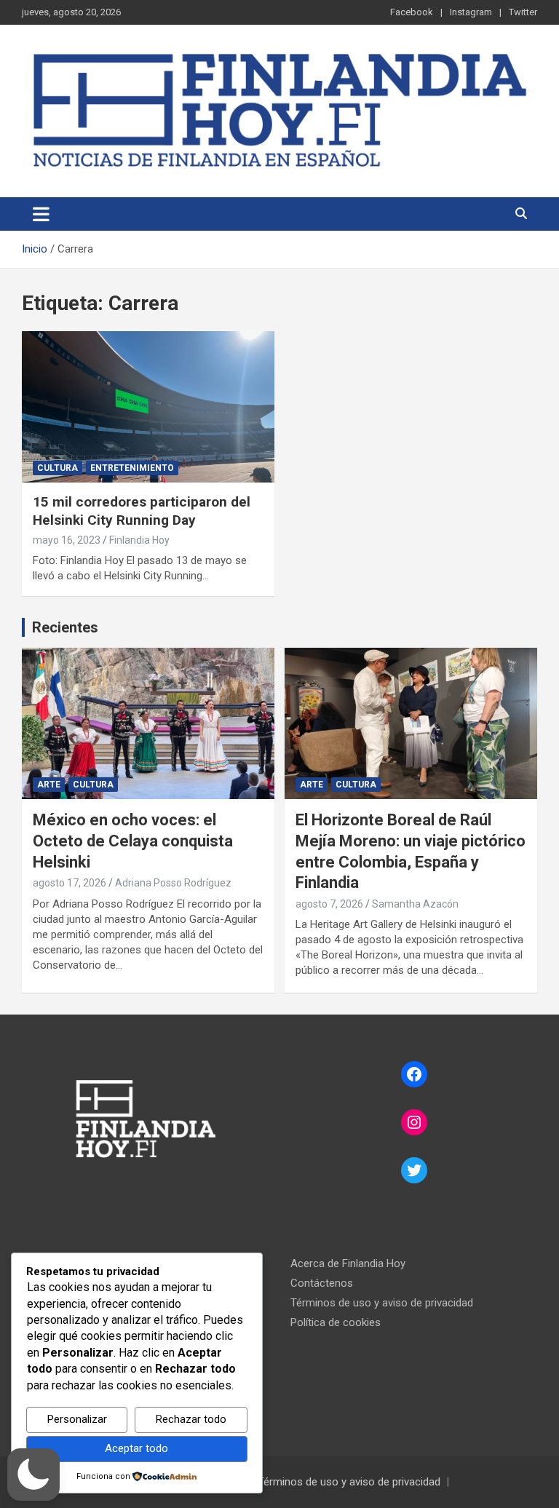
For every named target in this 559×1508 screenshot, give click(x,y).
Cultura (57, 468)
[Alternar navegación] (41, 214)
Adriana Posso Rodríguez (173, 883)
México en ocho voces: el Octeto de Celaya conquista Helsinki (133, 840)
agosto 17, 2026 (69, 883)
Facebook (411, 12)
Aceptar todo (136, 1448)
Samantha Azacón (415, 904)
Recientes (65, 627)
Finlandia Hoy (139, 540)
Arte (48, 784)
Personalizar (77, 1419)
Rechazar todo (191, 1419)
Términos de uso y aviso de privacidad (381, 1302)
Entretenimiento (132, 468)
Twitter (523, 12)
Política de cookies (335, 1322)
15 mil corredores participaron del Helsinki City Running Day (141, 510)
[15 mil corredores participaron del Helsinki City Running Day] (148, 406)
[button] (33, 1474)
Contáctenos (321, 1283)
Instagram (471, 12)
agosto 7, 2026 (329, 904)
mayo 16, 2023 (66, 540)
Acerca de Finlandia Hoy (347, 1263)
